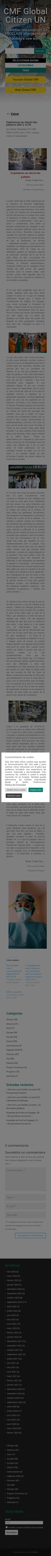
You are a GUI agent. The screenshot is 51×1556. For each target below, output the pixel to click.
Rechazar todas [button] (13, 795)
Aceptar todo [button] (35, 790)
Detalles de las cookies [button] (16, 790)
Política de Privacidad (15, 784)
